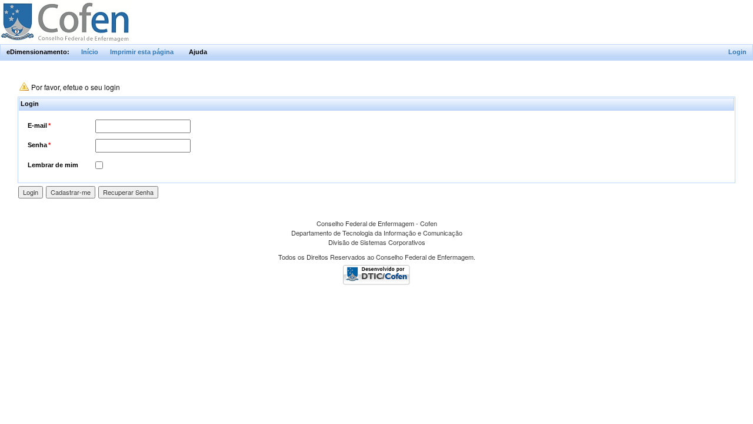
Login (737, 51)
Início (89, 51)
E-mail (39, 125)
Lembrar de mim (53, 164)
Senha (39, 144)
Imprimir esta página (142, 51)
